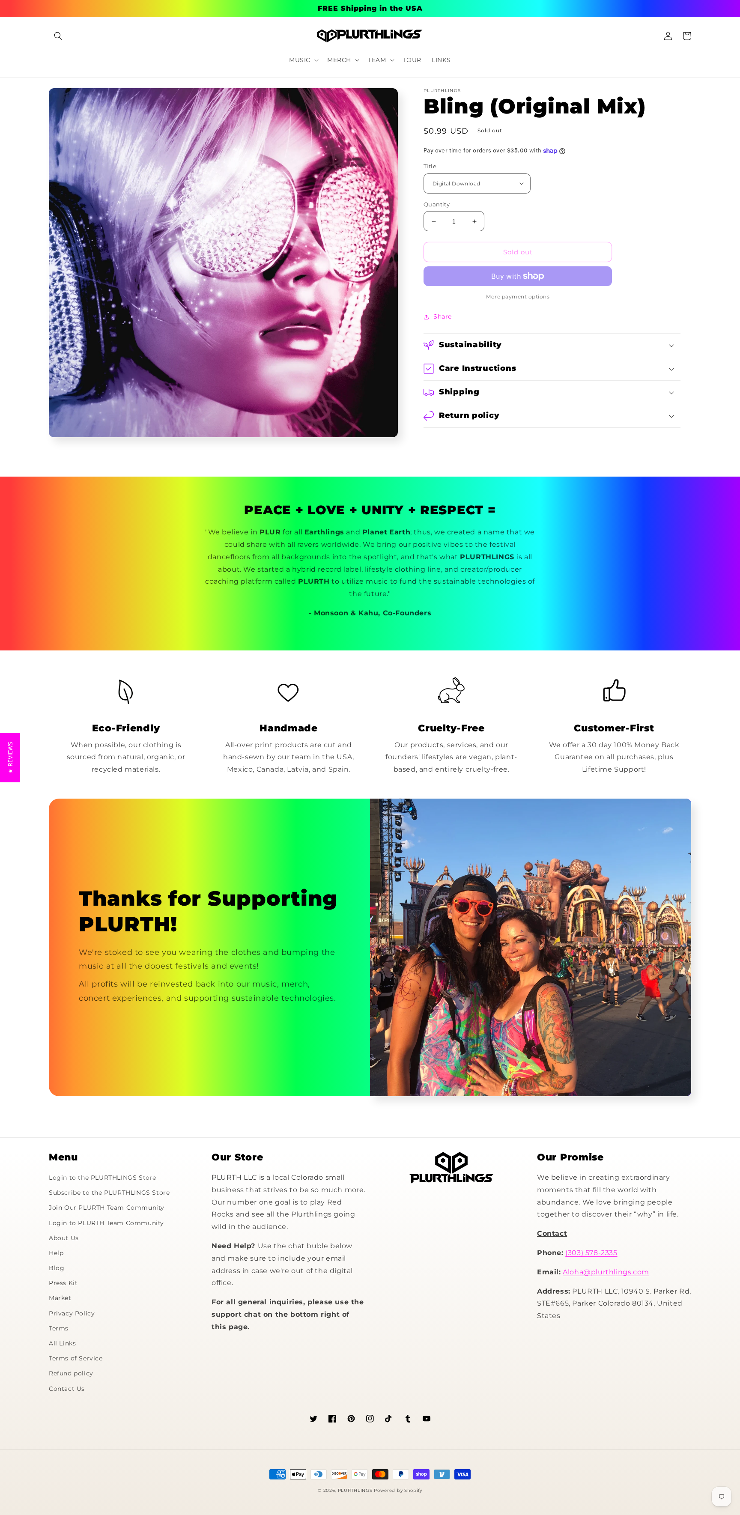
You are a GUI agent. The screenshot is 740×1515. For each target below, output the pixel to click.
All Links (62, 1343)
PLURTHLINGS (355, 1490)
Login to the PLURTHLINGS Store (102, 1177)
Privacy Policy (72, 1313)
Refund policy (71, 1373)
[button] (58, 36)
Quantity (437, 204)
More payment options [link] (517, 296)
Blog (56, 1268)
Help (56, 1253)
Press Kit (63, 1283)
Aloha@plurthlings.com (606, 1272)
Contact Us (67, 1389)
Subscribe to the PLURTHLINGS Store (109, 1192)
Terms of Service (76, 1358)
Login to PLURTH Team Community (106, 1223)
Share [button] (442, 316)
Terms (59, 1328)
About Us (64, 1238)
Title (430, 166)
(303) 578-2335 (591, 1253)
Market (60, 1298)
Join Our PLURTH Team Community (106, 1207)
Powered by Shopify (398, 1490)
